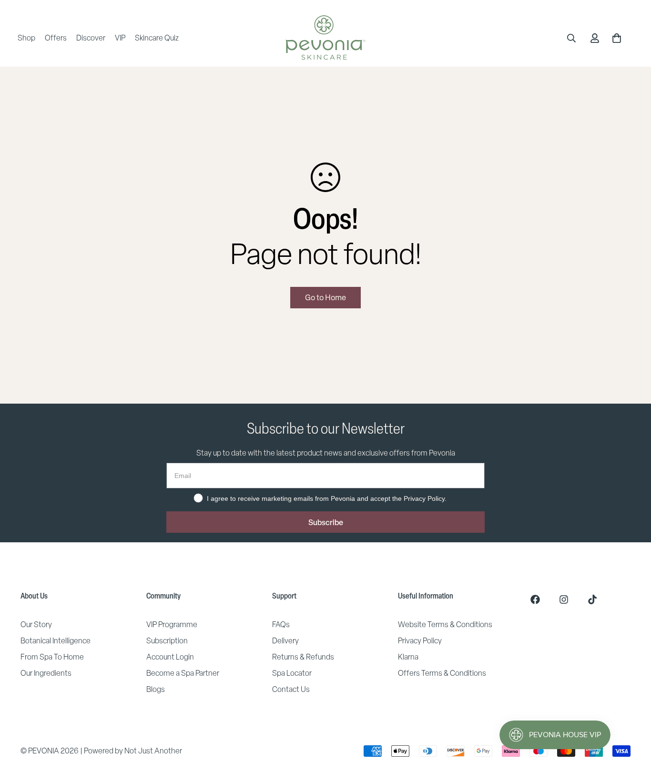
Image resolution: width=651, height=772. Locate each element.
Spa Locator (292, 673)
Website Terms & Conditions (445, 625)
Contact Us (291, 689)
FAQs (281, 625)
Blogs (155, 689)
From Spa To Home (52, 657)
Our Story (36, 625)
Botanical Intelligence (55, 641)
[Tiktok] (592, 599)
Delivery (285, 641)
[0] (617, 38)
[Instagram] (563, 599)
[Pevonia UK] (325, 38)
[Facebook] (535, 599)
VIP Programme (171, 625)
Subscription (167, 641)
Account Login (170, 657)
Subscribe (325, 522)
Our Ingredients (45, 673)
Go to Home (325, 297)
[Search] (571, 38)
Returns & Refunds (303, 657)
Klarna (408, 657)
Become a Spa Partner (182, 673)
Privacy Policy (420, 641)
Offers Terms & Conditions (442, 673)
